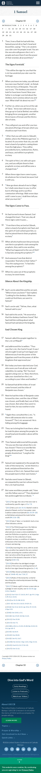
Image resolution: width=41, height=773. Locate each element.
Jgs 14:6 (26, 607)
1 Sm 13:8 (14, 612)
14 (20, 29)
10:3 (8, 521)
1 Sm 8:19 (14, 632)
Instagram (29, 749)
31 (10, 35)
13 (16, 29)
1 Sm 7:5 (15, 623)
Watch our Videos (20, 696)
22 (14, 32)
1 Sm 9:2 (14, 638)
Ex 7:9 (29, 504)
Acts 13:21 (13, 597)
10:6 (8, 607)
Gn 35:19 (30, 513)
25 (25, 32)
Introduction (9, 25)
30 (7, 35)
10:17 (9, 623)
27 (32, 32)
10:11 (9, 619)
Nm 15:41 (31, 626)
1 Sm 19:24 (15, 619)
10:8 (8, 548)
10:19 (9, 632)
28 (35, 32)
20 (7, 32)
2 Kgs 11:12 (33, 642)
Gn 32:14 (29, 589)
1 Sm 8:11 (15, 645)
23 (17, 32)
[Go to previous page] (3, 21)
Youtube (18, 749)
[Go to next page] (37, 21)
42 (17, 574)
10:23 (9, 638)
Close (19, 760)
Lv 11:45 (20, 626)
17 (31, 29)
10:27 (9, 586)
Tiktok (35, 749)
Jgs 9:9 (32, 594)
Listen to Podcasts (20, 691)
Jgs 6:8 (10, 628)
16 (27, 29)
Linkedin (23, 749)
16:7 (19, 638)
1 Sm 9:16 (14, 594)
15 (24, 29)
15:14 (34, 607)
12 (13, 29)
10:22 (9, 635)
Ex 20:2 (13, 626)
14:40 (13, 574)
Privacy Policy (6, 658)
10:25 (9, 578)
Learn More (11, 720)
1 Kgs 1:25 (24, 642)
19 (3, 32)
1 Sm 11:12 (15, 648)
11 (9, 29)
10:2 (8, 508)
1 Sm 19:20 (15, 616)
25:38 (26, 626)
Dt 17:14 (22, 645)
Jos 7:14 (22, 574)
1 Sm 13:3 (16, 603)
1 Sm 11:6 (14, 607)
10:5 (8, 527)
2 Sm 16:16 (16, 642)
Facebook (12, 749)
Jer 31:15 (22, 508)
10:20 (9, 572)
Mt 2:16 (13, 517)
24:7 (27, 594)
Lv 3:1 (20, 612)
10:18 (9, 626)
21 (10, 32)
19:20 (27, 603)
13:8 (13, 560)
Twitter (6, 749)
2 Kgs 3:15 (9, 609)
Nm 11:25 (25, 616)
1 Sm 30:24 (15, 635)
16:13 (23, 594)
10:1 (8, 502)
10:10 (9, 563)
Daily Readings (20, 686)
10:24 (9, 642)
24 (21, 32)
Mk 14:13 (21, 600)
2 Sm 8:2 (12, 591)
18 (34, 29)
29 (3, 35)
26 (28, 32)
